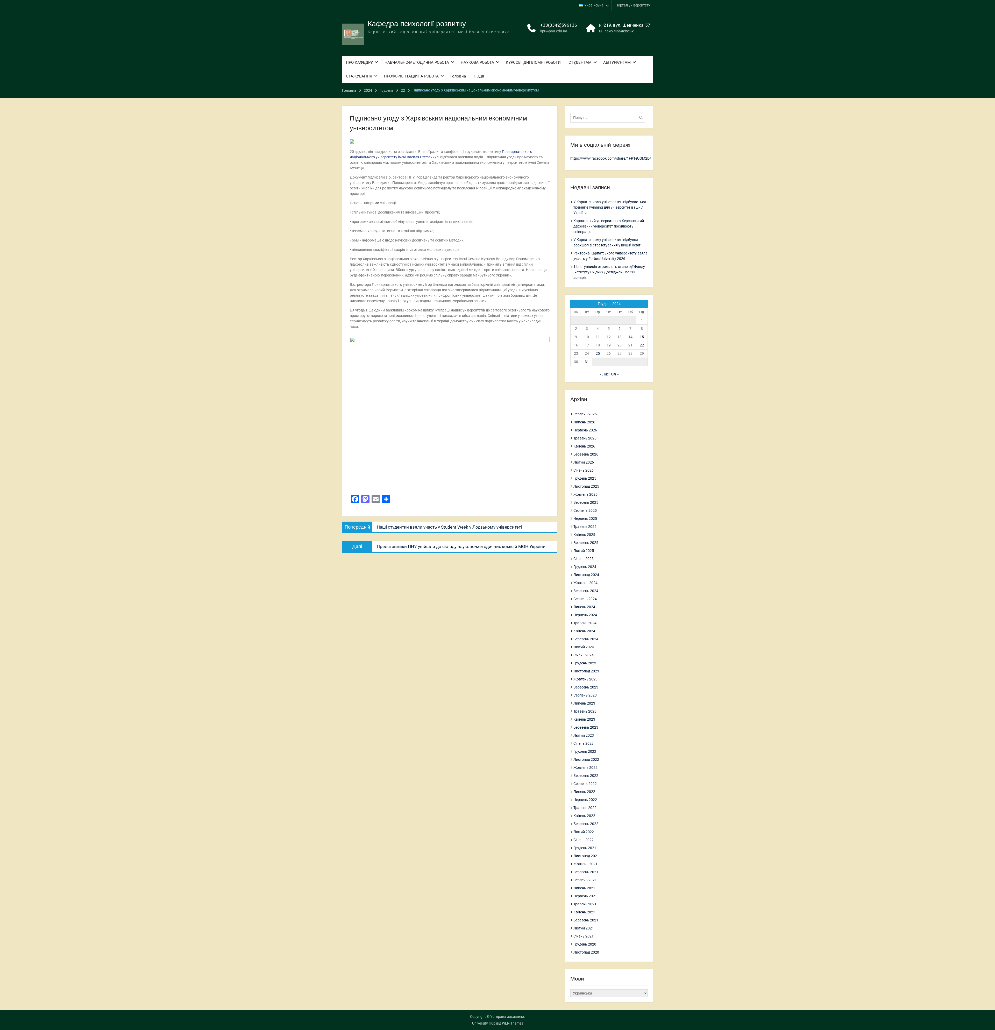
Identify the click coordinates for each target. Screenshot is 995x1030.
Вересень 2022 (585, 775)
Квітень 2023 (584, 719)
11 (598, 337)
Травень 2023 (584, 711)
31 (587, 362)
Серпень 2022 (585, 784)
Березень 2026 (585, 454)
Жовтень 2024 (585, 583)
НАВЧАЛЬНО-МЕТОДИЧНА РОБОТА (417, 62)
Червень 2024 (585, 615)
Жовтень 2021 (585, 864)
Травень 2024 (584, 623)
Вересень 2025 (585, 502)
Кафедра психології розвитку (417, 24)
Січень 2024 (583, 655)
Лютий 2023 (583, 735)
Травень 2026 (584, 438)
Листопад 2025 (586, 486)
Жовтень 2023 (585, 679)
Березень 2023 (585, 727)
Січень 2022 (583, 840)
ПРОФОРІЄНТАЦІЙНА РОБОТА (411, 76)
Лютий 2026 (583, 462)
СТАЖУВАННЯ (359, 76)
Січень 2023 (583, 743)
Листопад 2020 (586, 952)
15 (642, 337)
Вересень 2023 (585, 687)
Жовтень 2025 (585, 494)
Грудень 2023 (584, 663)
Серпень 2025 (585, 510)
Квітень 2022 (584, 816)
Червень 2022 (585, 800)
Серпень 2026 (585, 414)
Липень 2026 (584, 422)
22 (642, 345)
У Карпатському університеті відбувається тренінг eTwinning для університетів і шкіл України (609, 207)
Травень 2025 (584, 526)
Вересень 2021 (585, 872)
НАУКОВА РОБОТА (477, 62)
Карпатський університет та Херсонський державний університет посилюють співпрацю (608, 226)
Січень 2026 (583, 470)
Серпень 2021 (585, 880)
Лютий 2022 (583, 832)
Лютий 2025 (583, 551)
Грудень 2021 (584, 848)
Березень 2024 (585, 639)
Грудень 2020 (584, 944)
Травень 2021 (584, 904)
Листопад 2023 (586, 671)
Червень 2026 (585, 430)
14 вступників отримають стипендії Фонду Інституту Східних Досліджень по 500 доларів (609, 272)
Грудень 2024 (584, 567)
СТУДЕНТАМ (580, 62)
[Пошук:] (609, 118)
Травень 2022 (584, 808)
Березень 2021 (585, 920)
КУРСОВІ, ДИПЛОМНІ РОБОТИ (533, 62)
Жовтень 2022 (585, 767)
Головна (458, 76)
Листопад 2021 (586, 856)
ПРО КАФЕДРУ (359, 62)
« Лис (604, 374)
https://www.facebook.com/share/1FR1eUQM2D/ (610, 158)
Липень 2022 (584, 792)
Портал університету (632, 5)
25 (598, 353)
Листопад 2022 (586, 759)
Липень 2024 (584, 607)
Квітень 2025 (584, 534)
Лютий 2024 (583, 647)
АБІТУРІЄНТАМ (617, 62)
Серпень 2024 (585, 599)
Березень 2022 (585, 824)
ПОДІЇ (479, 76)
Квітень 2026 (584, 446)
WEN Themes (512, 1023)
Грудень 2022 (584, 751)
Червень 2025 (585, 518)
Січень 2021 (583, 936)
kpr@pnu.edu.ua (553, 31)
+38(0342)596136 (558, 25)
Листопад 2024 (586, 575)
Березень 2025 (585, 543)
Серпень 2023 (585, 695)
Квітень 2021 (584, 912)
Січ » (615, 374)
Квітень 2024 (584, 631)
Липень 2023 (584, 703)
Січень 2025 (583, 559)
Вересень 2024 (585, 591)
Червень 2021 (585, 896)
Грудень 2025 (584, 478)
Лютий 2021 (583, 928)
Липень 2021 (584, 888)
